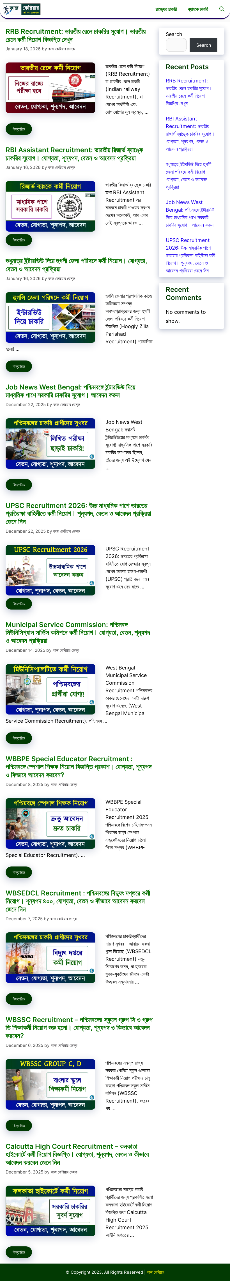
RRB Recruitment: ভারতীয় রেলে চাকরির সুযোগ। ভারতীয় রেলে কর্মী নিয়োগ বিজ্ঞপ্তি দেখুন (76, 35)
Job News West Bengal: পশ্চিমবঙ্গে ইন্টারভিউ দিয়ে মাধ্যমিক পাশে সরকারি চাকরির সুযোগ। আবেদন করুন (70, 391)
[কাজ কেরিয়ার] (22, 9)
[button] (222, 9)
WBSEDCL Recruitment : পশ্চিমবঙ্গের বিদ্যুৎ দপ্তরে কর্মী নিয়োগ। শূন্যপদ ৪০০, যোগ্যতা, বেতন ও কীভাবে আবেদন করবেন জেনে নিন (78, 901)
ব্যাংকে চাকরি (198, 9)
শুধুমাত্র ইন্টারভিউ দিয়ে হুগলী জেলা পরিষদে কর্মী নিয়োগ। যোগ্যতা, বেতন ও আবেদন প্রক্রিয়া (76, 265)
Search (174, 34)
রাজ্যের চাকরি (166, 9)
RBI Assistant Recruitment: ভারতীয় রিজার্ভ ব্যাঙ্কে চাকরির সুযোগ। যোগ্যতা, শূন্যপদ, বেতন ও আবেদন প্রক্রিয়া (74, 154)
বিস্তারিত (19, 129)
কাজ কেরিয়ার (155, 1272)
